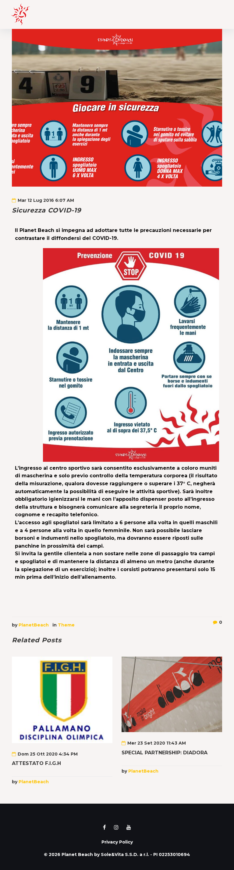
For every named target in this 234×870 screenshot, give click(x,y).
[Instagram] (116, 827)
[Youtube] (128, 827)
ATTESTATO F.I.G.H (36, 763)
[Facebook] (104, 827)
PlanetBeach (34, 625)
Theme (66, 625)
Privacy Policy (117, 842)
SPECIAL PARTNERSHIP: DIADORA (164, 753)
